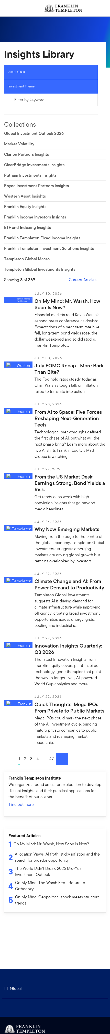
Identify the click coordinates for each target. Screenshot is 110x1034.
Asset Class (16, 71)
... (44, 759)
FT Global (13, 988)
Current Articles (82, 280)
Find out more (21, 804)
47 (51, 759)
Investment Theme (21, 86)
